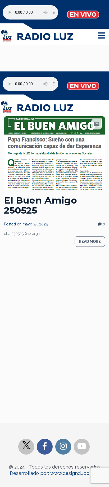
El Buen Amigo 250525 (40, 205)
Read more (90, 241)
